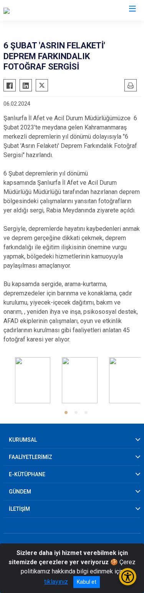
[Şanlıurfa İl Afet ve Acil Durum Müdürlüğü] (58, 10)
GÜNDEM (20, 492)
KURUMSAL (23, 440)
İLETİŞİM (19, 509)
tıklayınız (56, 581)
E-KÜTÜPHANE (27, 474)
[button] (66, 412)
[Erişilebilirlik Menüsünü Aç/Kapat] (127, 576)
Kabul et (86, 582)
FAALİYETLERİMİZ (30, 457)
